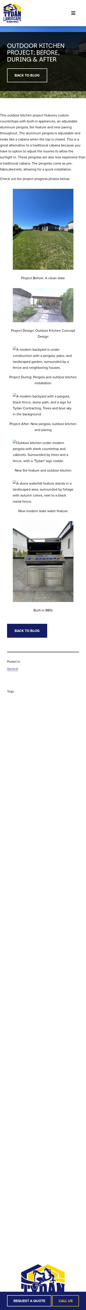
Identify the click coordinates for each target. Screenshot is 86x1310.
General (12, 669)
